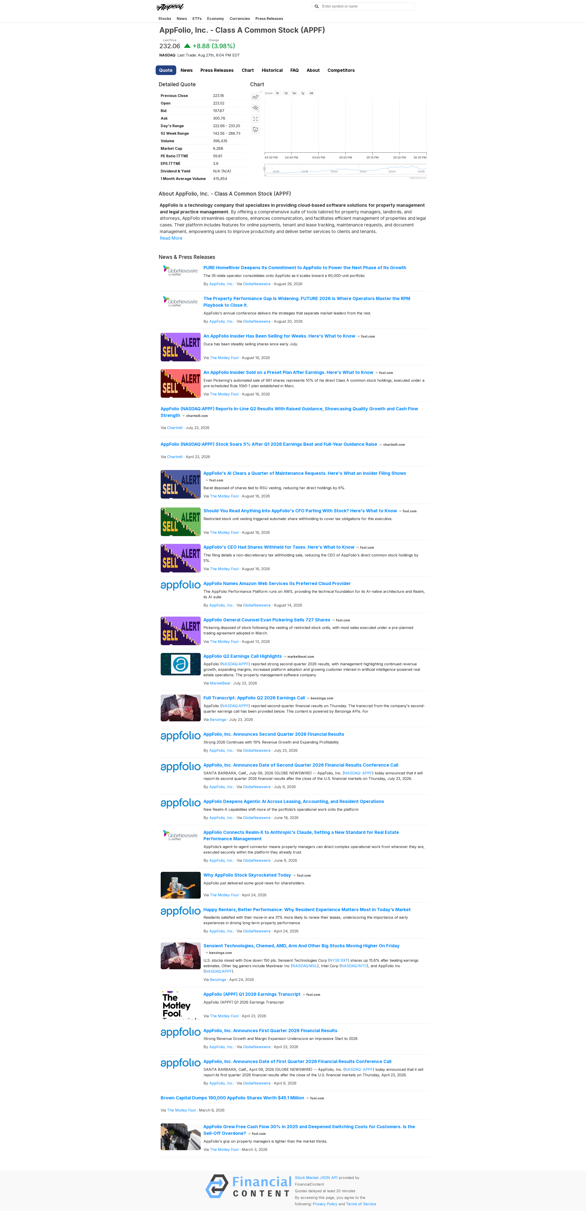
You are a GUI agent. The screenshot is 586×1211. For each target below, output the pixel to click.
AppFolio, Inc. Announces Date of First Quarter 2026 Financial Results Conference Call (297, 1061)
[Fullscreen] (255, 119)
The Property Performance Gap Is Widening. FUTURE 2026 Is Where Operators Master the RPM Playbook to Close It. (306, 302)
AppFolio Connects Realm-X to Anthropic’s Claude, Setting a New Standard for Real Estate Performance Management (301, 836)
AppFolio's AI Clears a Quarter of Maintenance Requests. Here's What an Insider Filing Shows (304, 476)
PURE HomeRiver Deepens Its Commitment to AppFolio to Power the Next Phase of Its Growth (304, 267)
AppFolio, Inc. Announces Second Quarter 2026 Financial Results (273, 734)
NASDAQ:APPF (235, 664)
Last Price (169, 40)
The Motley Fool (224, 357)
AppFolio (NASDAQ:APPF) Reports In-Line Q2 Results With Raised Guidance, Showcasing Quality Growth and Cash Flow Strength (289, 412)
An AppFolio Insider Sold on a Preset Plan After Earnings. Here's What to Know (298, 372)
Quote (166, 70)
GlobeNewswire (257, 284)
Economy (215, 18)
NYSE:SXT (338, 960)
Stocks (164, 18)
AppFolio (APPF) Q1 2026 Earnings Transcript (261, 994)
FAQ (294, 70)
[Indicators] (255, 97)
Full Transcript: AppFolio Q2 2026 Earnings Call (268, 698)
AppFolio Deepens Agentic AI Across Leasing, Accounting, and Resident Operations (293, 801)
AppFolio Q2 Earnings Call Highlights (258, 656)
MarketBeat (220, 683)
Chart (248, 70)
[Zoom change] (255, 108)
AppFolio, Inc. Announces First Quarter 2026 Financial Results (270, 1030)
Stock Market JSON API (316, 1177)
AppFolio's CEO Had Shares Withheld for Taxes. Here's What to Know (288, 547)
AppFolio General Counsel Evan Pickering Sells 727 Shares (276, 620)
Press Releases (269, 18)
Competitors (341, 70)
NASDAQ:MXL (304, 966)
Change (214, 40)
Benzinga (218, 719)
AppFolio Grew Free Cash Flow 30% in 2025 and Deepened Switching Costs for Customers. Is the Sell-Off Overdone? (309, 1130)
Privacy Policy (325, 1204)
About (313, 70)
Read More (171, 238)
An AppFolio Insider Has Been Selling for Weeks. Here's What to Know (289, 336)
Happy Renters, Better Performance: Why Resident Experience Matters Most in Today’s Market (307, 909)
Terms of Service (361, 1204)
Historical (272, 70)
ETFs (197, 18)
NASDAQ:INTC (354, 966)
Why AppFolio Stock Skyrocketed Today (257, 875)
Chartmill (174, 427)
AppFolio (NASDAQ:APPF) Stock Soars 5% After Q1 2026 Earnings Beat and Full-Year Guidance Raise (283, 444)
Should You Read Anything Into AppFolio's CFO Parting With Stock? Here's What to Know (310, 510)
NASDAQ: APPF (358, 773)
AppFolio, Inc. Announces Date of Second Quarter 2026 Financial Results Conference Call (300, 765)
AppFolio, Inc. (221, 284)
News (182, 18)
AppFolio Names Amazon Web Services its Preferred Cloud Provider (277, 583)
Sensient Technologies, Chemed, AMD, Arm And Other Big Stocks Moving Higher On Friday (301, 949)
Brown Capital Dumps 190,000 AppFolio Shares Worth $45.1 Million (242, 1098)
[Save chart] (255, 129)
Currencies (240, 18)
